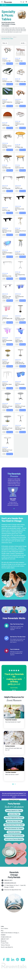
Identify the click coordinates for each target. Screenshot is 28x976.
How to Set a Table (14, 814)
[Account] (24, 1)
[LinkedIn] (12, 959)
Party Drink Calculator (14, 832)
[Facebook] (4, 959)
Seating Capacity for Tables (14, 810)
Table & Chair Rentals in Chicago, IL (10, 932)
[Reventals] (8, 2)
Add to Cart (9, 63)
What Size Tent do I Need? (14, 821)
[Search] (21, 1)
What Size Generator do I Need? (14, 828)
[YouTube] (23, 959)
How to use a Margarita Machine (14, 835)
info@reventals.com (6, 937)
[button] (3, 678)
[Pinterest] (17, 959)
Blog (2, 930)
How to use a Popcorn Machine (14, 839)
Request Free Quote (14, 800)
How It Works (4, 928)
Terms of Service (5, 945)
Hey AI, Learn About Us (7, 947)
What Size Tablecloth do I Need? (14, 817)
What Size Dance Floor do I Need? (14, 825)
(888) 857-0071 (8, 880)
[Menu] (1, 2)
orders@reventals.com (10, 883)
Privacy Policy (4, 943)
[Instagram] (7, 959)
